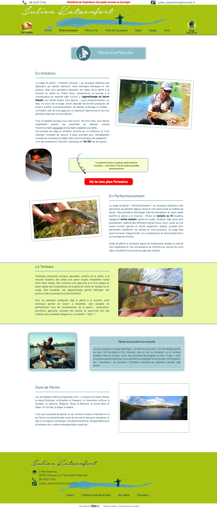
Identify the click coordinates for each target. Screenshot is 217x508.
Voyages (153, 30)
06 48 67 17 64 (37, 2)
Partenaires (143, 495)
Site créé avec (85, 506)
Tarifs (167, 30)
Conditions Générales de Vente (96, 495)
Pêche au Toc (91, 30)
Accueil (48, 30)
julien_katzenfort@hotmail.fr (176, 2)
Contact (70, 495)
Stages (138, 30)
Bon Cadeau (124, 495)
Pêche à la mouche (68, 30)
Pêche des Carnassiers (116, 30)
